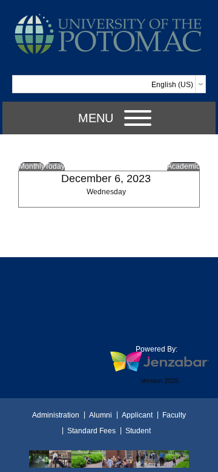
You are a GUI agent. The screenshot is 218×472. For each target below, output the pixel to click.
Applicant (137, 415)
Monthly (32, 166)
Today (55, 166)
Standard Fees (91, 431)
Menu (95, 118)
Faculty (174, 415)
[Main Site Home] (109, 16)
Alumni (100, 415)
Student (138, 431)
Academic (183, 166)
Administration (55, 415)
